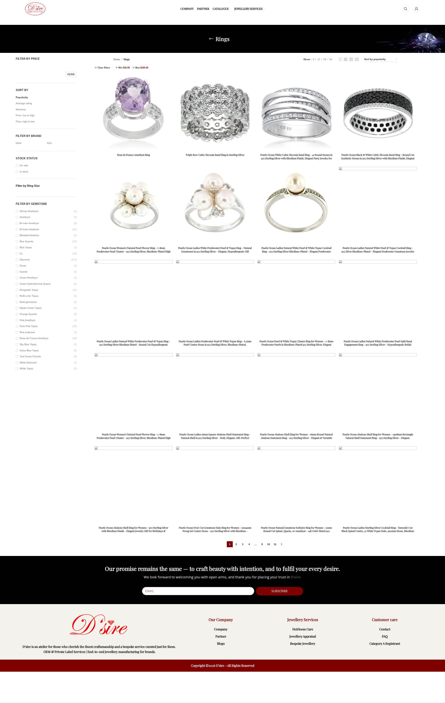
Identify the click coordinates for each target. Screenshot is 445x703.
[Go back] (211, 38)
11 (275, 544)
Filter (70, 74)
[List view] (340, 59)
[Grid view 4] (357, 59)
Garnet (23, 271)
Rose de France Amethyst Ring (133, 154)
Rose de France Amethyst (34, 338)
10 (268, 544)
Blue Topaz (26, 247)
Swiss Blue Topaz (29, 350)
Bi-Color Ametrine (29, 229)
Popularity (22, 97)
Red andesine (27, 332)
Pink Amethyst (27, 320)
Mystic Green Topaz (31, 308)
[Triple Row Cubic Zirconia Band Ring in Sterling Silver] (215, 113)
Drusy (23, 265)
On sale (24, 165)
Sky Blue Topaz (28, 344)
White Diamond (28, 362)
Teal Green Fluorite (30, 356)
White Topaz (26, 368)
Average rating (24, 103)
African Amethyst (29, 211)
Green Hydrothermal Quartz (35, 283)
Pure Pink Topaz (29, 326)
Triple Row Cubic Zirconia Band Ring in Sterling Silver (215, 154)
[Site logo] (35, 8)
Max (141, 67)
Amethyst (25, 217)
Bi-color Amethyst (29, 223)
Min (124, 67)
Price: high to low (25, 121)
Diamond (25, 259)
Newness (21, 109)
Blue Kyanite (26, 241)
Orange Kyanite (28, 314)
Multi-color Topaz (29, 295)
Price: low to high (25, 115)
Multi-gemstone (28, 302)
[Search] (405, 8)
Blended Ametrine (29, 235)
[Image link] (99, 624)
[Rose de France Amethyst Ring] (134, 113)
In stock (24, 171)
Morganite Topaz (29, 289)
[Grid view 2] (345, 59)
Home (116, 59)
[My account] (416, 8)
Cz (21, 253)
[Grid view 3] (351, 59)
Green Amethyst (28, 277)
